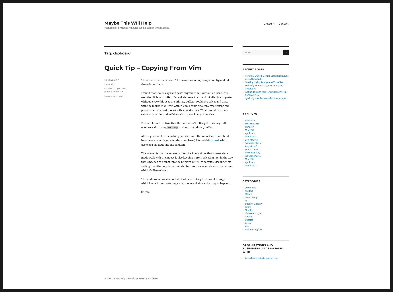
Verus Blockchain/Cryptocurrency (261, 258)
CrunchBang (251, 197)
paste (123, 88)
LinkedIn (268, 23)
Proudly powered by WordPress (143, 278)
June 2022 (250, 120)
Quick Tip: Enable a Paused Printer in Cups (265, 98)
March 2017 (251, 136)
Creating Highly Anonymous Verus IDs (264, 82)
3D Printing (250, 187)
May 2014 (249, 159)
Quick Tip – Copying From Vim (152, 68)
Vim (113, 84)
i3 (246, 200)
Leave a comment (113, 96)
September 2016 (253, 143)
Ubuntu (248, 216)
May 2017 (249, 130)
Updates (249, 220)
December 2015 (252, 152)
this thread (212, 140)
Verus (248, 223)
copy (117, 88)
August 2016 (251, 146)
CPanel (248, 194)
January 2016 (251, 149)
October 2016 (251, 140)
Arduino (249, 191)
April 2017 (250, 133)
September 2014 (253, 156)
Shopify (249, 210)
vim (122, 91)
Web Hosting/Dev (253, 229)
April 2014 (250, 162)
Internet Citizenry (253, 204)
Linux (107, 84)
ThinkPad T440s (253, 213)
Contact (284, 23)
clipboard (109, 88)
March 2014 (251, 165)
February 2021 (252, 123)
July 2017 (249, 127)
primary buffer (111, 91)
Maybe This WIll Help (128, 23)
